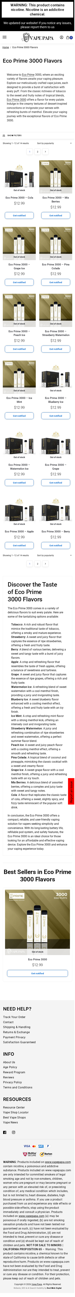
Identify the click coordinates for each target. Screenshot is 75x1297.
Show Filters (14, 135)
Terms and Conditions (17, 1087)
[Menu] (8, 37)
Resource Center (14, 1107)
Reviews (8, 1077)
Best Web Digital (54, 1288)
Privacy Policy (12, 1082)
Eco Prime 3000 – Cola (19, 197)
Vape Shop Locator (16, 1112)
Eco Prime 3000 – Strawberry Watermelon (55, 333)
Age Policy (10, 1067)
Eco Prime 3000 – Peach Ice (19, 333)
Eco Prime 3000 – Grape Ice (19, 266)
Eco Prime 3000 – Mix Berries (56, 199)
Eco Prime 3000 (16, 99)
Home (5, 47)
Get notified (19, 215)
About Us (9, 1062)
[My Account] (61, 37)
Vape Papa (37, 1284)
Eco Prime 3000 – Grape (55, 466)
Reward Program (14, 1072)
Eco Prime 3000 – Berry (56, 531)
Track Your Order (14, 1017)
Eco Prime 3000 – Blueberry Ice (55, 399)
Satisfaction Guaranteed (19, 1042)
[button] (68, 37)
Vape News (10, 1122)
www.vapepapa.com (58, 1162)
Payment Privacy (14, 1037)
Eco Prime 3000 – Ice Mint (19, 399)
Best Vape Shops (14, 1117)
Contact (8, 1022)
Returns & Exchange (16, 1032)
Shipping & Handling (17, 1027)
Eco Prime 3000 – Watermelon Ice (19, 466)
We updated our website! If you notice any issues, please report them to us (37, 25)
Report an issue (71, 792)
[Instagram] (13, 1132)
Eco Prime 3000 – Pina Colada (55, 266)
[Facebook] (4, 1132)
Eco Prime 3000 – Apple (19, 531)
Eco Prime (28, 74)
